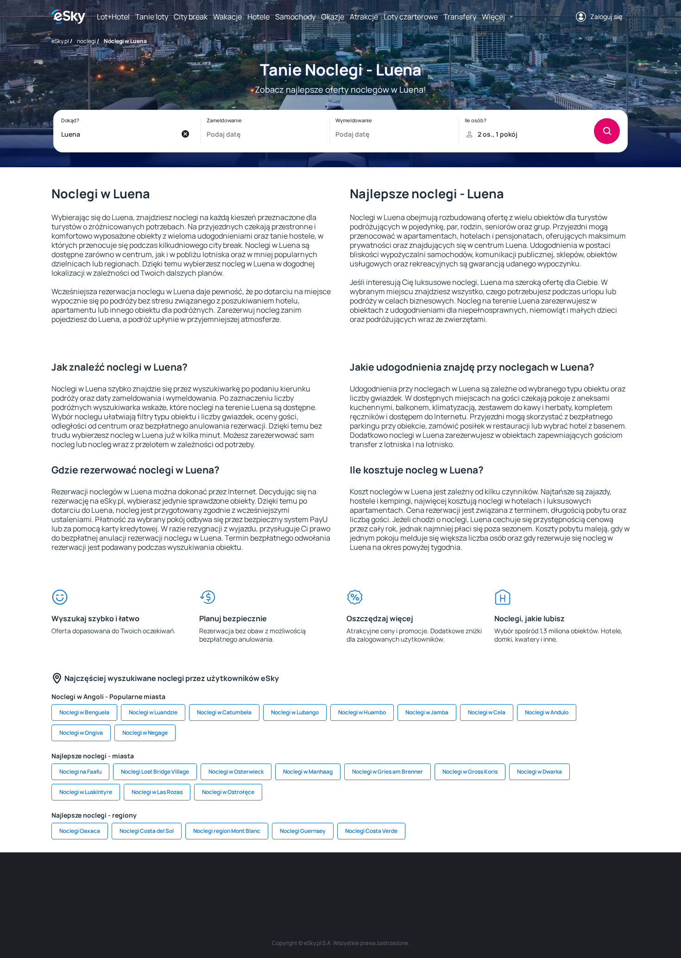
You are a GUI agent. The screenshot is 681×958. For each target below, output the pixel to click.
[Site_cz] (257, 880)
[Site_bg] (174, 880)
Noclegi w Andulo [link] (546, 712)
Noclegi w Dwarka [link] (539, 771)
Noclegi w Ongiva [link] (81, 733)
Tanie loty (151, 17)
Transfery (459, 17)
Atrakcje (364, 17)
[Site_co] (368, 880)
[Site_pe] (201, 880)
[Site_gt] (507, 880)
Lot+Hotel (113, 17)
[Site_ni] (479, 880)
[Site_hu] (340, 880)
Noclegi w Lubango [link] (295, 712)
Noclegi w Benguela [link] (84, 712)
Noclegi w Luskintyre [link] (85, 792)
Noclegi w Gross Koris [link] (470, 771)
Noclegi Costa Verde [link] (371, 831)
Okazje (332, 17)
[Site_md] (285, 880)
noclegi (86, 41)
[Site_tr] (229, 880)
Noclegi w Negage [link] (145, 733)
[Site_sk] (313, 880)
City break (191, 17)
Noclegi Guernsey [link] (303, 831)
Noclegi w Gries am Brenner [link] (387, 771)
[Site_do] (396, 880)
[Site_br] (118, 880)
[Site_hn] (535, 880)
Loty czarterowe (411, 17)
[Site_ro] (146, 880)
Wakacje (227, 17)
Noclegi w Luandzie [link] (153, 712)
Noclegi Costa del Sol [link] (147, 831)
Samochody (295, 17)
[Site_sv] (452, 880)
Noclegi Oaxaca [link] (79, 831)
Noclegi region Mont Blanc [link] (226, 831)
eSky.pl (60, 41)
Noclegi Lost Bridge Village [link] (155, 771)
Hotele (258, 17)
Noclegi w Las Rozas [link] (157, 792)
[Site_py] (563, 880)
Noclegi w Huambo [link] (362, 712)
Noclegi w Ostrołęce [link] (228, 792)
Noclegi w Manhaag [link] (308, 771)
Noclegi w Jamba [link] (426, 712)
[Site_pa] (424, 880)
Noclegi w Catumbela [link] (224, 712)
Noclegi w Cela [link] (486, 712)
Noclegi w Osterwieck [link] (236, 771)
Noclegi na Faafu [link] (80, 771)
